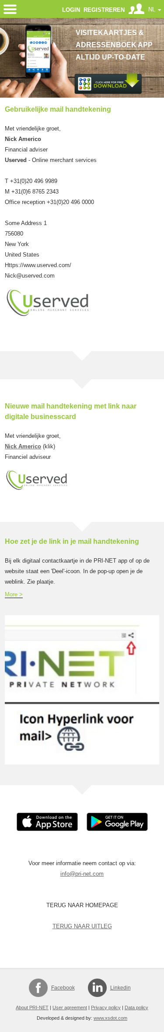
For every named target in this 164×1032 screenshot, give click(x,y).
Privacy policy (106, 1007)
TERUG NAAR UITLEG (82, 926)
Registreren (104, 10)
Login (71, 10)
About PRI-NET (32, 1007)
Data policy (136, 1007)
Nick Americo (23, 446)
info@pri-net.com (82, 873)
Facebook (63, 988)
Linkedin (120, 988)
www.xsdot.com (110, 1018)
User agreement (69, 1007)
